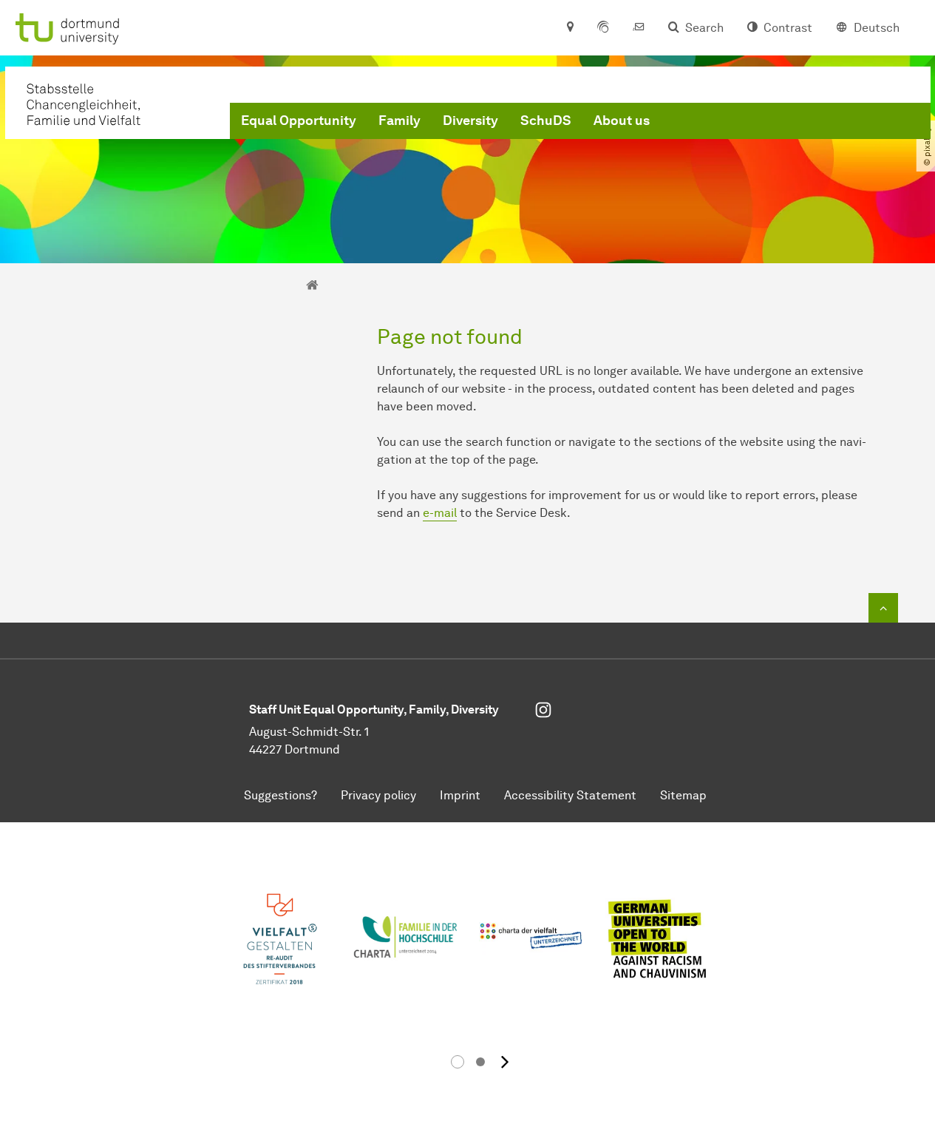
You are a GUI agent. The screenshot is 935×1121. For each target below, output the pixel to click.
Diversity (470, 120)
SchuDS (545, 120)
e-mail (440, 513)
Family (399, 120)
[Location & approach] (569, 28)
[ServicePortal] (603, 28)
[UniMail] (638, 28)
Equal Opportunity (298, 120)
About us (622, 120)
